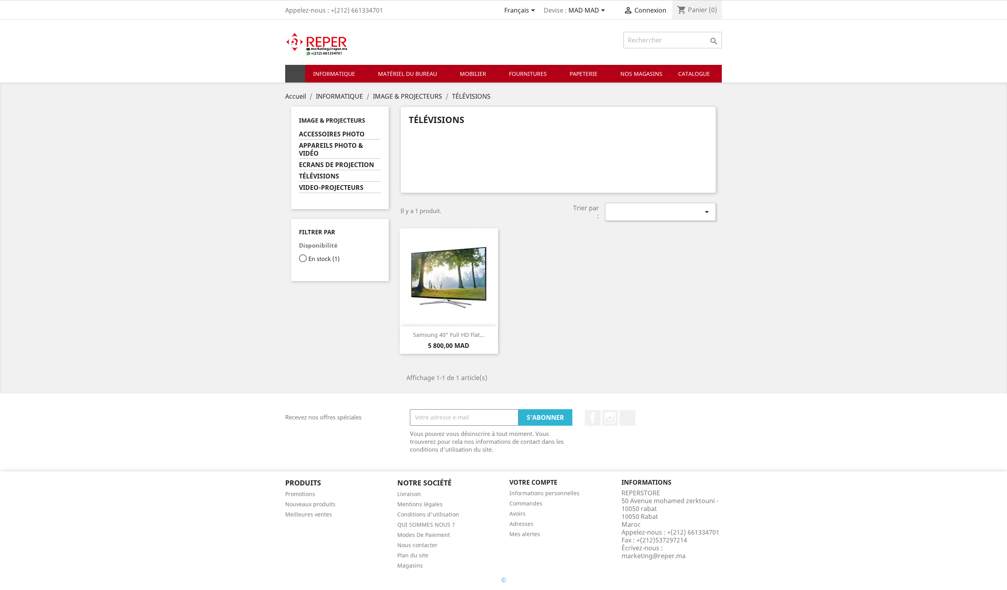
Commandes (525, 503)
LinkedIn (627, 418)
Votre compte (533, 482)
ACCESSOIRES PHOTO (332, 134)
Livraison (409, 494)
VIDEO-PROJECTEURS (331, 188)
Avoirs (517, 513)
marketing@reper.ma (654, 555)
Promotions (300, 494)
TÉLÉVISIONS (319, 176)
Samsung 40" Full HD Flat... (449, 334)
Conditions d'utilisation (428, 514)
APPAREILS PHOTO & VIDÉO (331, 150)
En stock (323, 259)
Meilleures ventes (308, 514)
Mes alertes (524, 534)
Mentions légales (420, 504)
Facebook (593, 418)
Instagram (610, 418)
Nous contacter (417, 545)
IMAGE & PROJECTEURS (332, 120)
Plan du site (412, 555)
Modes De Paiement (423, 535)
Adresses (521, 524)
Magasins (410, 565)
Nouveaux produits (310, 504)
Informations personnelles (544, 493)
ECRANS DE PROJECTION (336, 165)
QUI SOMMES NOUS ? (426, 524)
